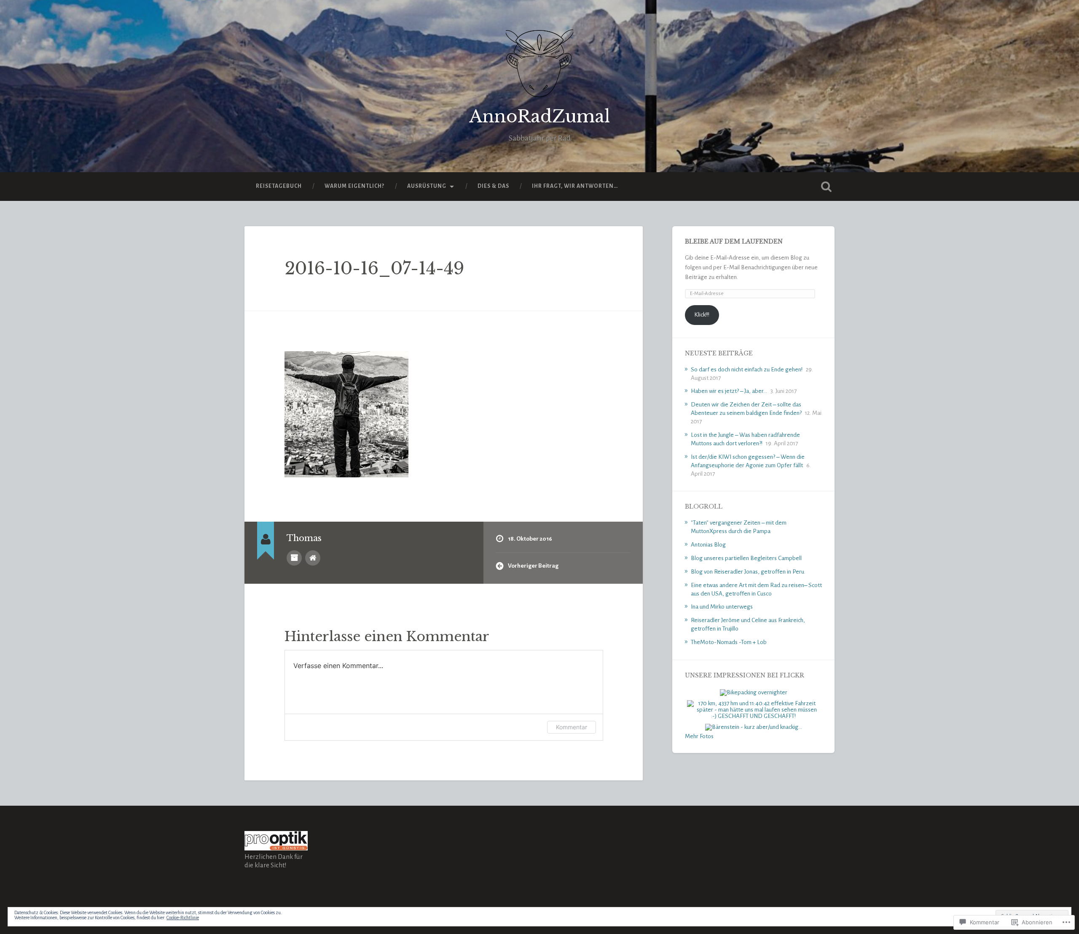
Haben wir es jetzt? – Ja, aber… (729, 391)
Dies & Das (493, 186)
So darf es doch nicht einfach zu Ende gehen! (747, 369)
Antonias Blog (708, 544)
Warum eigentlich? (354, 186)
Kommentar (571, 727)
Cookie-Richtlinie (182, 917)
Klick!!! (701, 314)
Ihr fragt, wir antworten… (575, 186)
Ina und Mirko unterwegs (722, 607)
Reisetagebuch (279, 186)
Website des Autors (312, 558)
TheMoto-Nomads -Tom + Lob (729, 642)
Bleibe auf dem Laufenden (734, 241)
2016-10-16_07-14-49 (374, 268)
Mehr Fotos (699, 736)
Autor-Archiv (294, 558)
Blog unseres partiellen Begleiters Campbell (746, 558)
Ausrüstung (426, 186)
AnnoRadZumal (539, 116)
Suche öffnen (826, 186)
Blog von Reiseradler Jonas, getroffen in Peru (747, 572)
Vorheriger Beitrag (533, 566)
